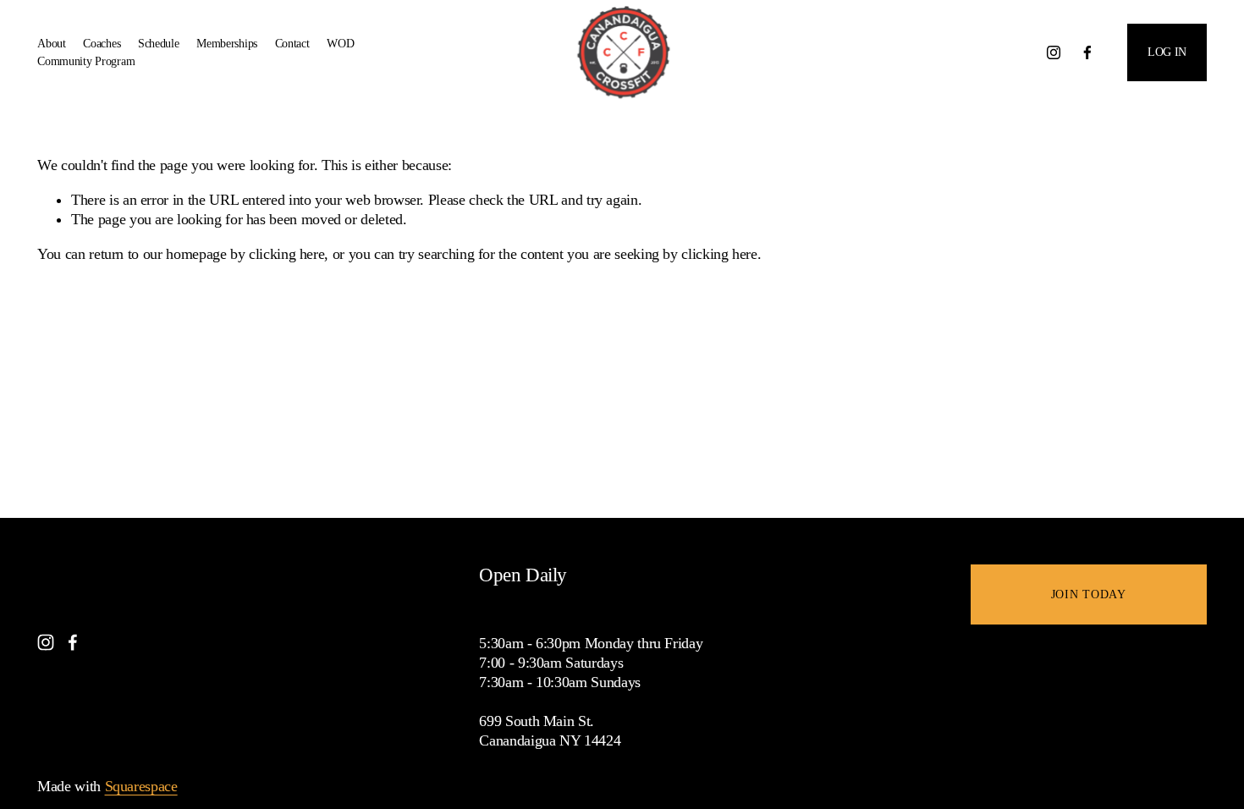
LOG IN (1167, 51)
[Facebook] (1087, 52)
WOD (340, 43)
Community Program (86, 61)
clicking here (286, 253)
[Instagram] (1053, 52)
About (51, 43)
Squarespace (141, 786)
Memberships (226, 43)
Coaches (101, 43)
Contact (292, 43)
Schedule (158, 43)
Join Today (1088, 594)
